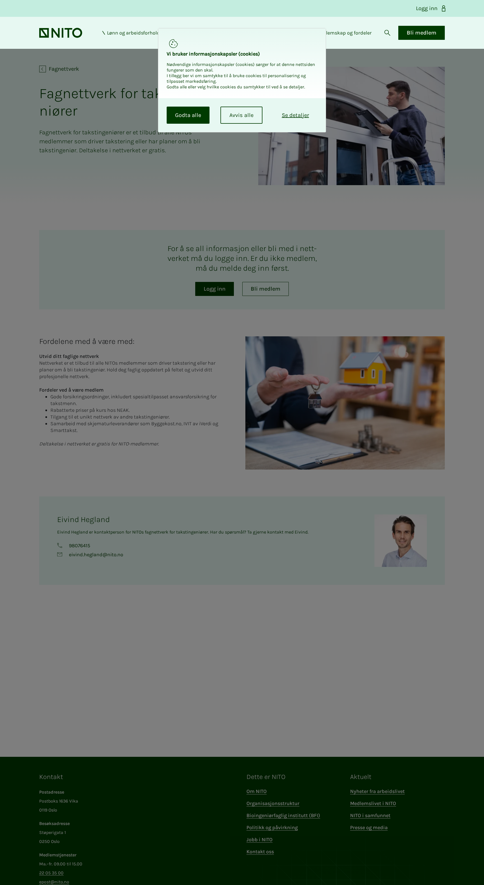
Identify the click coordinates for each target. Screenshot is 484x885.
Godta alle (188, 115)
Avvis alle (241, 115)
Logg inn (427, 8)
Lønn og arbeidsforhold (133, 33)
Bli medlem (421, 32)
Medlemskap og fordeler (344, 33)
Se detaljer (295, 115)
